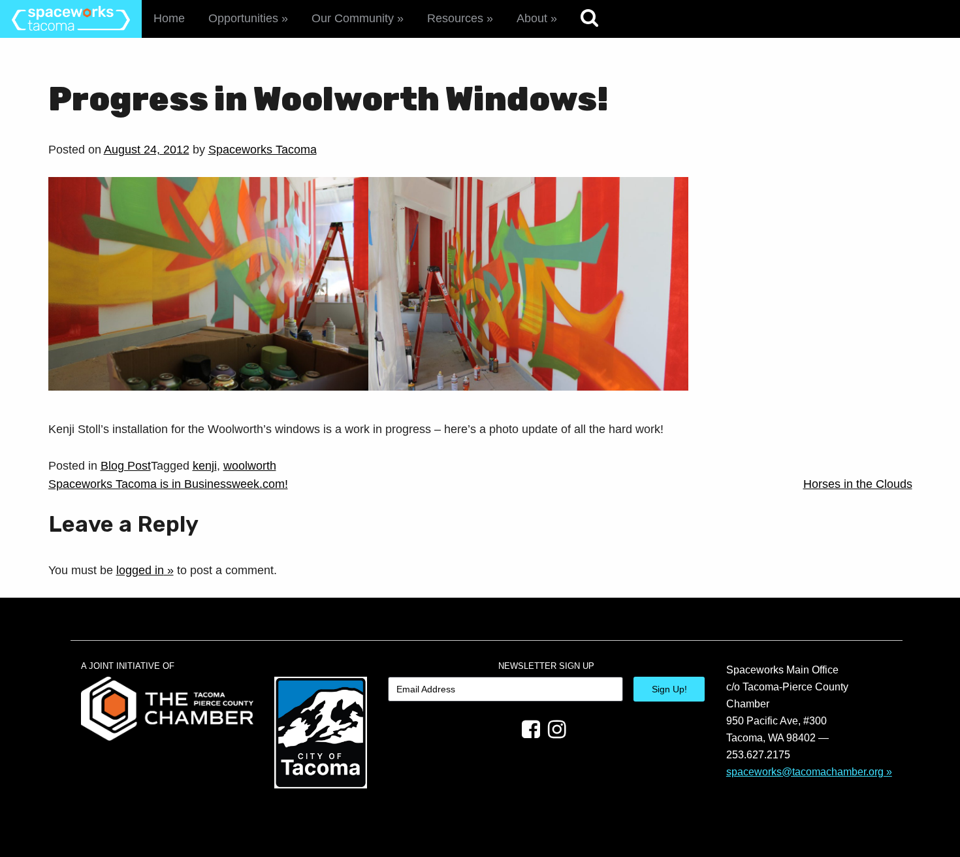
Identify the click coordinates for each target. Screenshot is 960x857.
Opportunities (243, 18)
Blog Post (126, 465)
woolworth (249, 465)
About (532, 18)
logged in (140, 570)
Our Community (353, 18)
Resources (455, 18)
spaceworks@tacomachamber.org (805, 771)
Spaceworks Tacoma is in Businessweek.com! (168, 484)
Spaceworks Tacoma (262, 149)
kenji (205, 465)
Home (169, 18)
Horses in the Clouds (857, 484)
